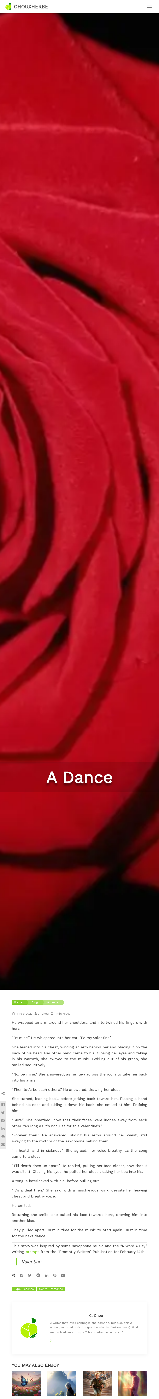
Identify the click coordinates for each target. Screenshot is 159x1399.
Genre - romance (51, 1288)
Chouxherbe (30, 7)
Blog (34, 1002)
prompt (32, 1251)
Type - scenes (24, 1288)
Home (18, 1002)
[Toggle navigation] (149, 6)
